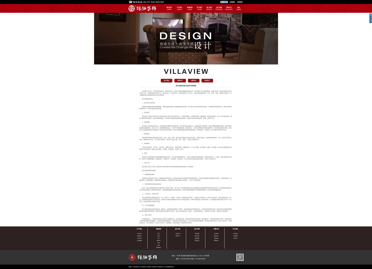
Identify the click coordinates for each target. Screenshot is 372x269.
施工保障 (197, 229)
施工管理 (197, 236)
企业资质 (139, 240)
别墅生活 (216, 229)
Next (368, 38)
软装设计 (207, 80)
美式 (158, 236)
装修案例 (158, 229)
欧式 (158, 233)
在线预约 (232, 2)
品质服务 (197, 238)
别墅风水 (193, 80)
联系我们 (240, 2)
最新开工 (178, 236)
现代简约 (158, 247)
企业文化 (139, 238)
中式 (158, 238)
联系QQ (235, 238)
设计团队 (235, 229)
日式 (158, 243)
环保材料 (197, 233)
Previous (3, 38)
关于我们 (139, 229)
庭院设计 (180, 80)
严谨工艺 (197, 240)
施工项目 (178, 229)
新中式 (158, 240)
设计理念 (166, 80)
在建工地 (178, 233)
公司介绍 (139, 233)
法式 (158, 245)
